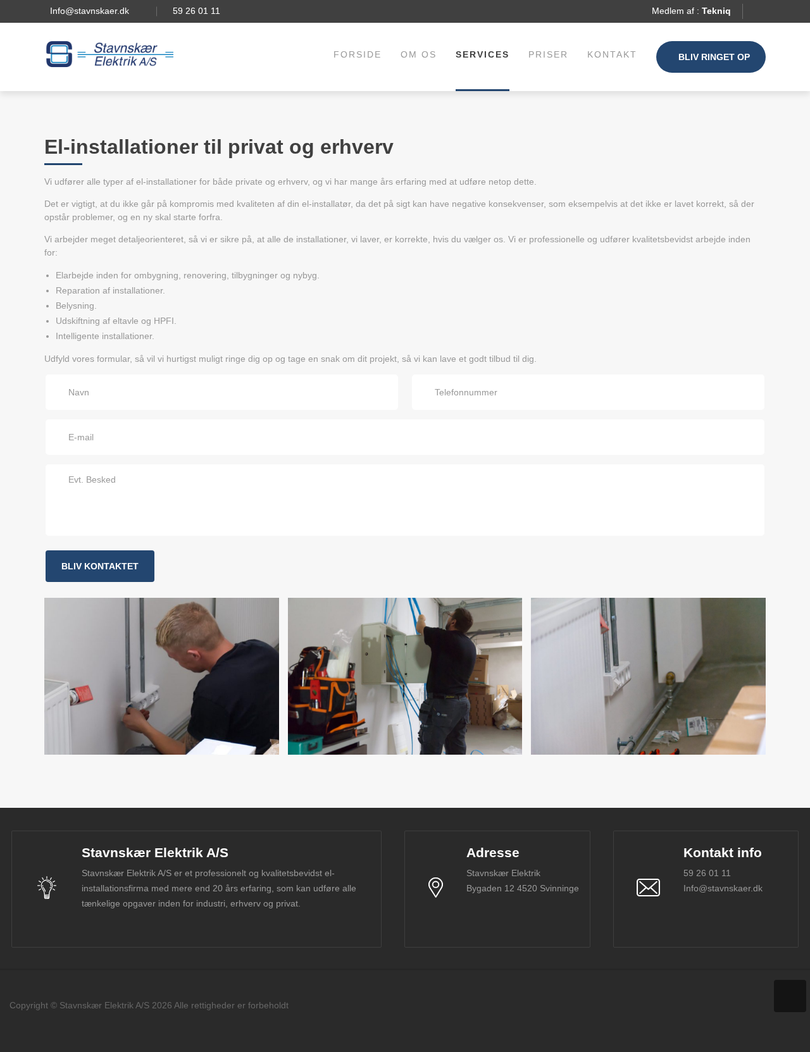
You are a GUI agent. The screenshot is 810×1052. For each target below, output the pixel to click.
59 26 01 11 (196, 11)
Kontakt (612, 54)
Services (482, 54)
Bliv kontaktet (100, 566)
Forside (357, 54)
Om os (419, 54)
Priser (548, 54)
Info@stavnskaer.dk (89, 11)
